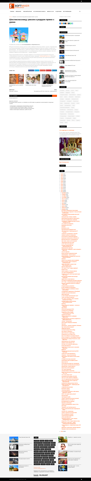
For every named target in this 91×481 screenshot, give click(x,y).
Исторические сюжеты (39, 11)
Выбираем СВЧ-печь (67, 225)
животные (77, 96)
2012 (62, 190)
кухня (61, 105)
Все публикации (67, 11)
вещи (73, 92)
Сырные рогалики (66, 314)
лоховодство (67, 105)
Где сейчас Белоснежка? (68, 327)
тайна (74, 118)
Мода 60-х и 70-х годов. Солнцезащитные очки (68, 313)
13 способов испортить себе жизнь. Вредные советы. (70, 392)
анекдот (62, 92)
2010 (62, 431)
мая (63, 203)
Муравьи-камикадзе (67, 402)
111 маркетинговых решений (68, 359)
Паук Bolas (64, 307)
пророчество (63, 113)
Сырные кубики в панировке (69, 235)
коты (78, 103)
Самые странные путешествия (69, 412)
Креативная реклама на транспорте (70, 218)
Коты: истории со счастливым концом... (71, 337)
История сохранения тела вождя (70, 210)
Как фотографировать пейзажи (69, 219)
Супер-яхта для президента (68, 353)
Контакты (20, 1)
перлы (76, 109)
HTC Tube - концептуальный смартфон (71, 281)
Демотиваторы (65, 294)
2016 (62, 184)
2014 (62, 187)
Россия (67, 90)
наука (72, 107)
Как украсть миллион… (67, 331)
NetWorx (64, 303)
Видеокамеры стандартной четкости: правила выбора (71, 257)
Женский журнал (27, 11)
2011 (62, 191)
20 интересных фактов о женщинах (70, 363)
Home (10, 16)
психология (70, 113)
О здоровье (58, 11)
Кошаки (63, 226)
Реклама (15, 1)
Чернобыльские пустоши (68, 242)
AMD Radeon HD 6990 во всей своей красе (70, 357)
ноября (64, 194)
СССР (72, 90)
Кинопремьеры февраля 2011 (69, 229)
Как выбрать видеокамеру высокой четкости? (70, 215)
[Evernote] (70, 23)
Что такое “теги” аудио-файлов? (70, 268)
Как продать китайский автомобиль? (71, 364)
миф (73, 105)
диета (65, 96)
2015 (62, 185)
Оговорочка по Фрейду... (68, 310)
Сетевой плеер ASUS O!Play (68, 329)
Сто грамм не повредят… (68, 223)
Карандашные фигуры (67, 247)
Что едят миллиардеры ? (68, 272)
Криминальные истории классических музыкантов (71, 71)
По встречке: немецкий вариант (69, 236)
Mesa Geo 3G (65, 362)
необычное (62, 109)
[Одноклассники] (62, 23)
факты (68, 120)
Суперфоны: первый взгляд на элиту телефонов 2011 (71, 222)
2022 (62, 175)
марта (63, 206)
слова (51, 459)
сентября (64, 197)
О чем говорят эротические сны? (70, 295)
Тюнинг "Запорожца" (67, 321)
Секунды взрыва (66, 390)
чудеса (77, 120)
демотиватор (72, 94)
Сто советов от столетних (66, 130)
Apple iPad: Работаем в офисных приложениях (69, 381)
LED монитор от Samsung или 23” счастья (70, 232)
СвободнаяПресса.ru (45, 56)
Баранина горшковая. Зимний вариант (71, 427)
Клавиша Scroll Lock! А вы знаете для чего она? (71, 274)
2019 (62, 179)
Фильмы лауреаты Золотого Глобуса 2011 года (71, 284)
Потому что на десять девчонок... (70, 344)
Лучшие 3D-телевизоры (67, 411)
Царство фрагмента (66, 266)
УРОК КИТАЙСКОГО (66, 417)
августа (64, 198)
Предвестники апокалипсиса (69, 429)
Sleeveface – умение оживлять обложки (71, 325)
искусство (75, 101)
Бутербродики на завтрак (68, 401)
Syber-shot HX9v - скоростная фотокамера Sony (69, 265)
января (64, 209)
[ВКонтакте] (60, 23)
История (62, 90)
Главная (10, 1)
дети (61, 96)
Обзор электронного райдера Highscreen (69, 317)
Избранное (18, 11)
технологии (62, 120)
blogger (54, 95)
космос (73, 103)
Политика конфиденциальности (40, 468)
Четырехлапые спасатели (68, 370)
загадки (62, 98)
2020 (62, 178)
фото (73, 120)
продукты (77, 111)
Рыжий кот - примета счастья (74, 437)
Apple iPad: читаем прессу (68, 279)
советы (62, 118)
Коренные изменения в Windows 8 (70, 238)
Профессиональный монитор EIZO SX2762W (70, 351)
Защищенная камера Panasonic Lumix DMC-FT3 (71, 339)
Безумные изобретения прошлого (72, 60)
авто (77, 90)
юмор (61, 122)
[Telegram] (72, 23)
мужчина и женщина (64, 107)
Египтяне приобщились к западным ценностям (47, 86)
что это (43, 464)
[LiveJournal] (69, 23)
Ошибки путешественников (68, 292)
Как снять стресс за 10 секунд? (69, 241)
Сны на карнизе (65, 251)
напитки (47, 453)
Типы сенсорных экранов (68, 297)
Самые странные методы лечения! (70, 398)
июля (63, 200)
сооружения (68, 118)
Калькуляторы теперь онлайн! (69, 216)
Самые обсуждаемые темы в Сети (70, 404)
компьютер (66, 103)
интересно (62, 101)
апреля (64, 204)
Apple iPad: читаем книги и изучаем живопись (70, 348)
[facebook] (81, 1)
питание (62, 111)
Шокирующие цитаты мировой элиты (16, 86)
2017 (62, 182)
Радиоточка (64, 269)
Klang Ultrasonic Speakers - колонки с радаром (71, 306)
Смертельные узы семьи (30, 85)
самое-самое (71, 116)
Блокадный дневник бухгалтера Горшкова (70, 277)
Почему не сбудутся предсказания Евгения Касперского (73, 76)
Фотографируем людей (67, 414)
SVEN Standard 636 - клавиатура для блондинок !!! (70, 385)
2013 (62, 188)
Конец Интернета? (66, 345)
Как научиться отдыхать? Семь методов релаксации (71, 212)
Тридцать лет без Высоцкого (69, 407)
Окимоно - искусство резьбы (69, 355)
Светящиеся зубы (66, 397)
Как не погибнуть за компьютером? (70, 335)
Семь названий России (70, 65)
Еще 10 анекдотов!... (64, 162)
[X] (65, 23)
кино (61, 103)
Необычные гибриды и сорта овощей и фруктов (71, 250)
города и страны (64, 94)
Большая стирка (66, 388)
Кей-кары (64, 405)
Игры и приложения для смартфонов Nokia (71, 409)
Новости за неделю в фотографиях (70, 260)
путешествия (63, 116)
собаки (77, 116)
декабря (64, 193)
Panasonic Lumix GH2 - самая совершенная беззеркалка (69, 423)
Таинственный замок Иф (70, 55)
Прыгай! (64, 324)
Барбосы (64, 349)
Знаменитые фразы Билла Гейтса (70, 383)
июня (63, 201)
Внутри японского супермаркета (70, 239)
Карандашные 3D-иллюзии (68, 341)
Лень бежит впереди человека (69, 322)
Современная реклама (67, 387)
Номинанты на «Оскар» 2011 (68, 334)
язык (66, 122)
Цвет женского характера (68, 332)
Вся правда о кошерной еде (74, 451)
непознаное (70, 109)
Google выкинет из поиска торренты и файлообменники (71, 319)
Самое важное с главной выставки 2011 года (71, 425)
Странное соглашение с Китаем (69, 233)
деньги (78, 94)
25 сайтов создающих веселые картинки (72, 280)
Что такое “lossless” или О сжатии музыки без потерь (70, 299)
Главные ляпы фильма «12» (68, 342)
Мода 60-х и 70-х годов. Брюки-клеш (71, 421)
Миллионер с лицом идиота (68, 366)
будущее (68, 92)
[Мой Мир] (63, 23)
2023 (62, 174)
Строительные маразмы (67, 415)
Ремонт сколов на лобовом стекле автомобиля (70, 289)
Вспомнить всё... (66, 228)
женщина (71, 96)
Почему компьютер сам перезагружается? (67, 246)
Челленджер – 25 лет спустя (68, 254)
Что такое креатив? (66, 369)
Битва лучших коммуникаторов (69, 253)
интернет (69, 101)
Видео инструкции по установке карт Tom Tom (71, 373)
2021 (62, 177)
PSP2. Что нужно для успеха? (69, 394)
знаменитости (75, 98)
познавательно (69, 111)
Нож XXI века (65, 395)
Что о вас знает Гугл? (67, 374)
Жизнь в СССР (50, 11)
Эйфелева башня (66, 328)
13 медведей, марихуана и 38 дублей (71, 291)
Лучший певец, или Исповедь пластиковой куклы (69, 302)
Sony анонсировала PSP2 (68, 309)
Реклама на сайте (37, 467)
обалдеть (14, 16)
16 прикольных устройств (68, 286)
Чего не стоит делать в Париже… (70, 377)
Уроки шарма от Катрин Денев (69, 271)
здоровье (68, 98)
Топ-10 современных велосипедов (70, 379)
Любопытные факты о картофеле (72, 35)
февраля (64, 207)
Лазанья (64, 258)
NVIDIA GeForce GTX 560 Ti (68, 399)
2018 (62, 181)
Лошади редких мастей (70, 45)
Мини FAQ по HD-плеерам (68, 367)
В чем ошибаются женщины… (69, 287)
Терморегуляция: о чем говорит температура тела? (69, 419)
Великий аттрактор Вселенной (72, 50)
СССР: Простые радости (67, 243)
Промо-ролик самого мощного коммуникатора (69, 262)
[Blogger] (67, 23)
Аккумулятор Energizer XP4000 (69, 376)
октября (64, 195)
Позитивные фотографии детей (69, 360)
